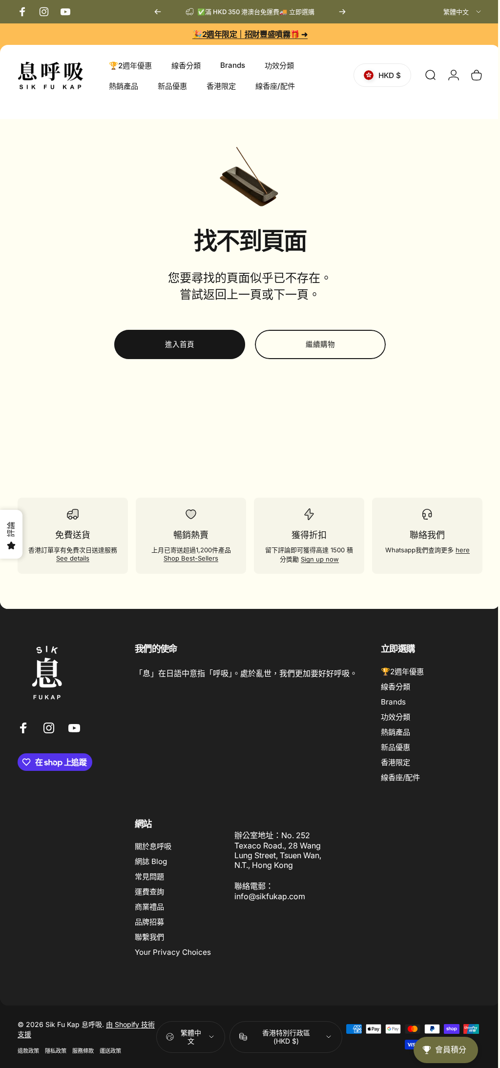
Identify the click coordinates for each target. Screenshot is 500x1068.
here (456, 550)
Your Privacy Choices (173, 952)
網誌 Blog (151, 861)
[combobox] (462, 11)
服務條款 (83, 1051)
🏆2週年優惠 (402, 671)
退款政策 (28, 1051)
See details (76, 559)
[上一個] (157, 11)
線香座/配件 (400, 777)
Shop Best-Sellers (188, 558)
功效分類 (395, 717)
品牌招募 (149, 922)
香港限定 (395, 762)
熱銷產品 (395, 732)
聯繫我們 (149, 937)
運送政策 (110, 1051)
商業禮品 (149, 906)
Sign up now (318, 559)
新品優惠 (395, 747)
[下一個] (342, 11)
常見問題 (149, 876)
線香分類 (395, 686)
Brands (393, 701)
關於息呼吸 (153, 846)
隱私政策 (55, 1051)
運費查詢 (149, 891)
